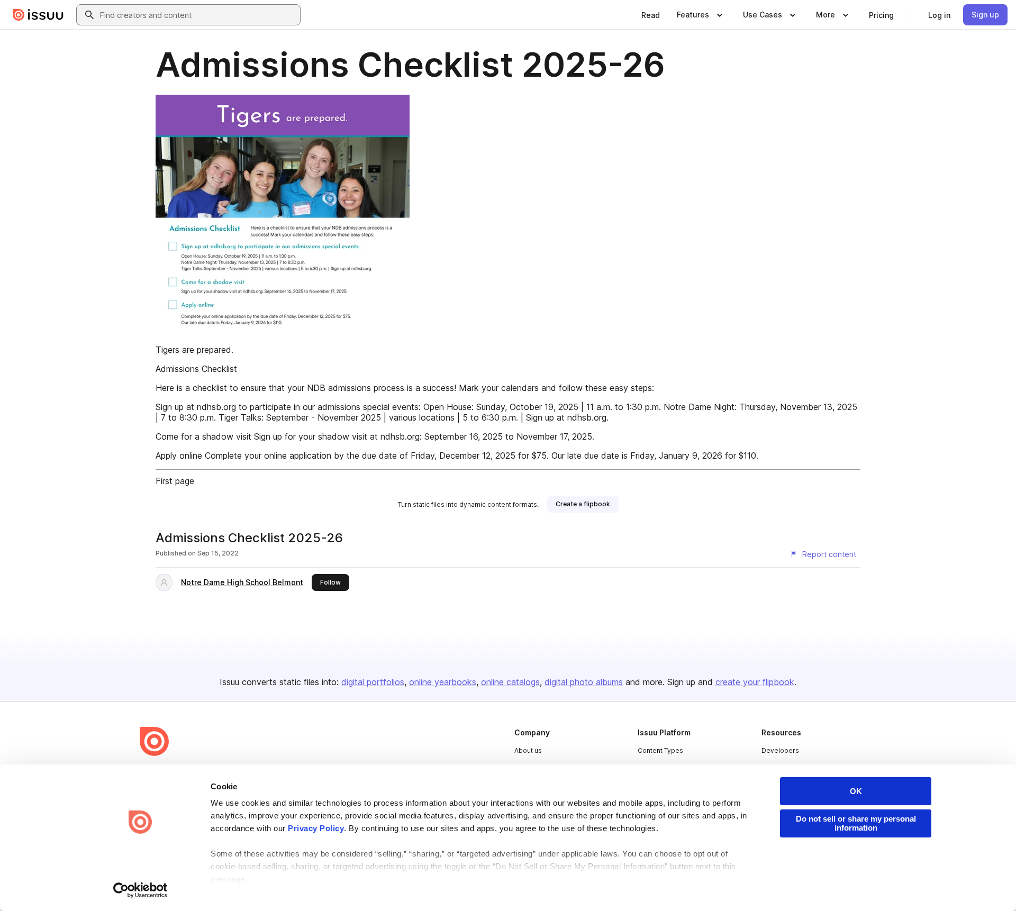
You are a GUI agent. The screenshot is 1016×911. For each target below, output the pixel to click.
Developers (780, 750)
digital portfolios (372, 682)
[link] (650, 14)
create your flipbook (754, 682)
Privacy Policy (316, 828)
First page (175, 481)
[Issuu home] (38, 15)
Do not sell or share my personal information (856, 823)
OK (856, 791)
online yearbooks (442, 682)
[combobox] (198, 15)
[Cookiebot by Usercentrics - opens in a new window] (140, 890)
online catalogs (510, 682)
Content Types (660, 750)
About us (528, 750)
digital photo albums (584, 682)
